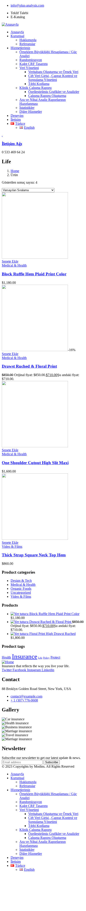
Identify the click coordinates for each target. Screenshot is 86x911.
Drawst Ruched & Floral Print (29, 366)
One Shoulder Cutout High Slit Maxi (35, 462)
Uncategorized (21, 592)
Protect (55, 657)
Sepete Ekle (10, 261)
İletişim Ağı (12, 143)
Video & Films (12, 546)
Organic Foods (21, 588)
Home (15, 171)
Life (40, 658)
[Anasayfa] (10, 24)
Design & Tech (21, 580)
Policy (46, 658)
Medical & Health (14, 265)
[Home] (8, 662)
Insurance (24, 656)
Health (6, 657)
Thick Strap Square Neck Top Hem (34, 555)
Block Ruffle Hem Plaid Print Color (34, 274)
